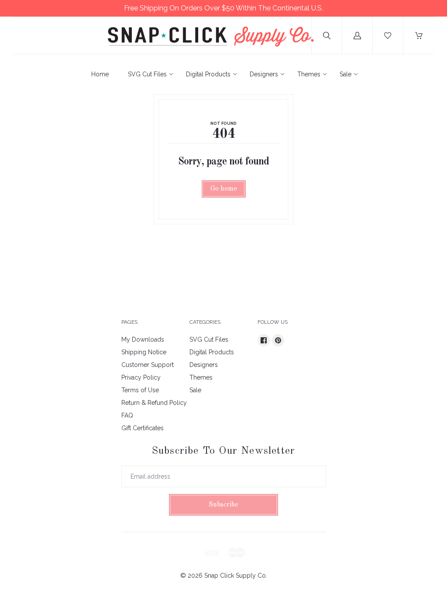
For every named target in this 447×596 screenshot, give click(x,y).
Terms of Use (140, 390)
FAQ (127, 415)
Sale (345, 74)
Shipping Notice (143, 352)
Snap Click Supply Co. (235, 575)
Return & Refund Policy (154, 402)
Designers (264, 74)
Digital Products (208, 74)
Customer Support (147, 364)
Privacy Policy (141, 377)
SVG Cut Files (147, 74)
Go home (223, 188)
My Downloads (142, 339)
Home (100, 74)
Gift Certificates (142, 428)
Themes (308, 74)
